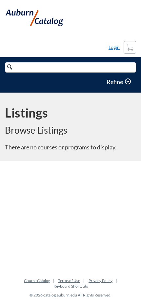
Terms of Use (69, 280)
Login (114, 47)
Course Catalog (37, 280)
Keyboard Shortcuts (70, 286)
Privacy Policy (100, 280)
